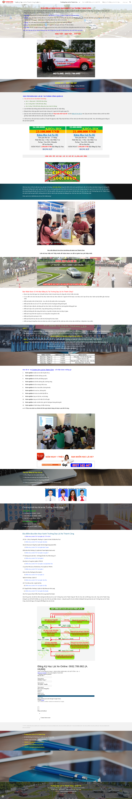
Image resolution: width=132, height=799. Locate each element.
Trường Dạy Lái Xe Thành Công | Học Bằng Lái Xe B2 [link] (69, 2)
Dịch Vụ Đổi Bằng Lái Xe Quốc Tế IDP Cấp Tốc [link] (91, 2)
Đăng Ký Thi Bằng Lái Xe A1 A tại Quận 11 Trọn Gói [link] (112, 2)
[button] (130, 2)
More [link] (124, 2)
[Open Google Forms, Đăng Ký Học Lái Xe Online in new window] (92, 666)
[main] (66, 21)
